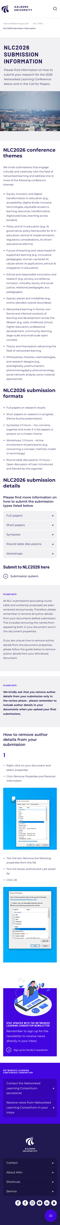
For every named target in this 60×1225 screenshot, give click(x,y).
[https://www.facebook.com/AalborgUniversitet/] (18, 1203)
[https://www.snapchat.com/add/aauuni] (54, 1203)
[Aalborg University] (18, 9)
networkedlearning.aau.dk (15, 23)
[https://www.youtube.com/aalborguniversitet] (39, 1203)
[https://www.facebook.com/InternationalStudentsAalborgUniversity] (25, 1203)
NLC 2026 (37, 23)
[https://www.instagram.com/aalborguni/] (32, 1203)
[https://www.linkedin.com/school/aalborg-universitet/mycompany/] (47, 1203)
